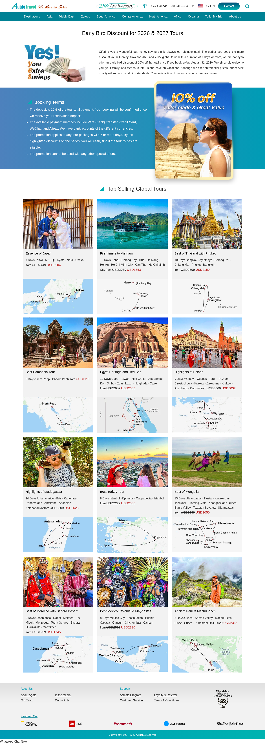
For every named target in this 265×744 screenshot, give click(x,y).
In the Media (63, 695)
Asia (49, 16)
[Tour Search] (247, 6)
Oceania (193, 16)
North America (158, 16)
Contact (229, 6)
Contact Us (62, 700)
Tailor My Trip (213, 16)
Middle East (66, 16)
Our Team (27, 700)
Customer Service (131, 700)
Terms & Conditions (166, 700)
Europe (85, 16)
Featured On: (29, 716)
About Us (235, 16)
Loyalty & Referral (165, 695)
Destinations (32, 16)
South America (106, 16)
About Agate (28, 695)
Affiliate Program (130, 695)
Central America (132, 16)
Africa (177, 16)
